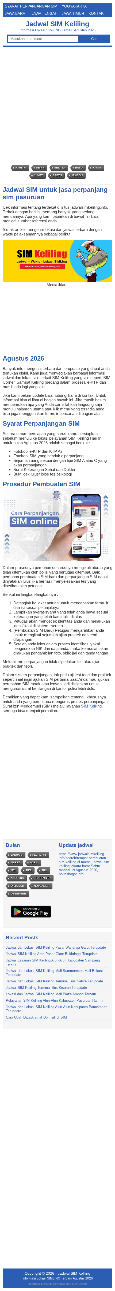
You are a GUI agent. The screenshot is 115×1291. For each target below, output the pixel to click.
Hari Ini (21, 167)
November (41, 885)
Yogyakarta (74, 6)
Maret (15, 862)
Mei (13, 870)
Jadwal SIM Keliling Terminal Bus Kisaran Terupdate (46, 988)
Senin (40, 167)
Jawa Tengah (44, 13)
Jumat (38, 175)
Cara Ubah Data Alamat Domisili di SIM (36, 1017)
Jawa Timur (73, 13)
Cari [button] (94, 39)
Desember (18, 893)
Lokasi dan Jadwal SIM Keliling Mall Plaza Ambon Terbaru (51, 994)
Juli (44, 870)
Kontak (96, 13)
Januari (16, 854)
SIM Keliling (91, 706)
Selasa (59, 167)
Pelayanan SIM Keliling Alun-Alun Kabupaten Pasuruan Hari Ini (54, 1000)
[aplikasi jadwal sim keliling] (31, 917)
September (42, 878)
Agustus (17, 878)
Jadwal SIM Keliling (57, 24)
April (34, 862)
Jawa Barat (16, 13)
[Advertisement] (57, 105)
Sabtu (57, 175)
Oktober (17, 885)
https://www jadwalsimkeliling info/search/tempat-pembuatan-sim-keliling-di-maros (83, 858)
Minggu (77, 175)
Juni (28, 870)
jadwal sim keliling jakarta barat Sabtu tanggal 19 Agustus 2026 (84, 866)
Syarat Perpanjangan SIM (31, 6)
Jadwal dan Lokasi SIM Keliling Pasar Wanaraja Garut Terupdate (56, 947)
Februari (39, 854)
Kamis (97, 167)
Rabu (79, 167)
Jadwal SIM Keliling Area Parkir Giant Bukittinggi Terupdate (52, 954)
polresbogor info (71, 874)
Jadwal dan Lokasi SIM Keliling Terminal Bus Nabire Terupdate (54, 981)
